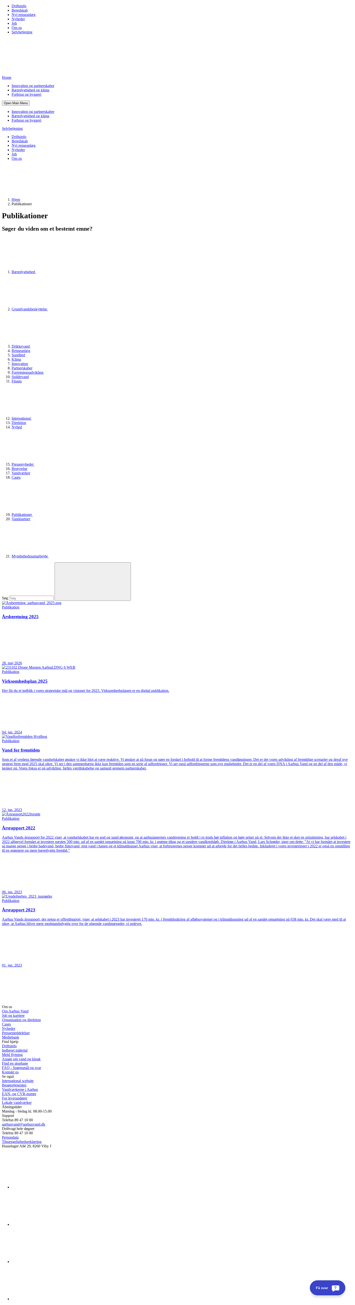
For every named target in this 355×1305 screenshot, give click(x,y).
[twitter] (48, 1262)
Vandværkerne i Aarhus (20, 1089)
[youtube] (48, 1299)
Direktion (19, 423)
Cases (16, 477)
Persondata (10, 1137)
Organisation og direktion (21, 1020)
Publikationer (22, 515)
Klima (16, 359)
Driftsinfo (19, 6)
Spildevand (20, 377)
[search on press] (93, 581)
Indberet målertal (15, 1050)
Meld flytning (12, 1055)
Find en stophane (15, 1063)
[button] (16, 103)
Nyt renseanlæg (24, 15)
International (22, 418)
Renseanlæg (21, 351)
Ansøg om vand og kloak (21, 1059)
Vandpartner (21, 519)
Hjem (16, 200)
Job (14, 23)
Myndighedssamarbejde (30, 556)
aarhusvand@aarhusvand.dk (23, 1124)
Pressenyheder (23, 464)
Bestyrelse (19, 469)
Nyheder (18, 19)
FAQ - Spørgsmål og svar (21, 1068)
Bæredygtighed (24, 272)
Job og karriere (13, 1015)
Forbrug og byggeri (26, 94)
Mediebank (10, 1037)
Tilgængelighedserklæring (22, 1142)
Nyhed (17, 427)
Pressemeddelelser (16, 1033)
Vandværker (21, 473)
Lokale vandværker (17, 1102)
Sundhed (18, 355)
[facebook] (48, 1224)
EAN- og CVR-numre (19, 1094)
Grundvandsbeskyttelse (30, 309)
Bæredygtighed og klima (30, 90)
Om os (17, 28)
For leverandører (14, 1098)
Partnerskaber (22, 368)
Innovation (20, 364)
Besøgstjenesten (14, 1085)
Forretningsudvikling (27, 372)
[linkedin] (48, 1187)
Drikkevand (21, 346)
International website (18, 1081)
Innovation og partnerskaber (33, 86)
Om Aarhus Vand (15, 1011)
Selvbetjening (22, 32)
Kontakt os (10, 1072)
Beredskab (20, 10)
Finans (17, 381)
